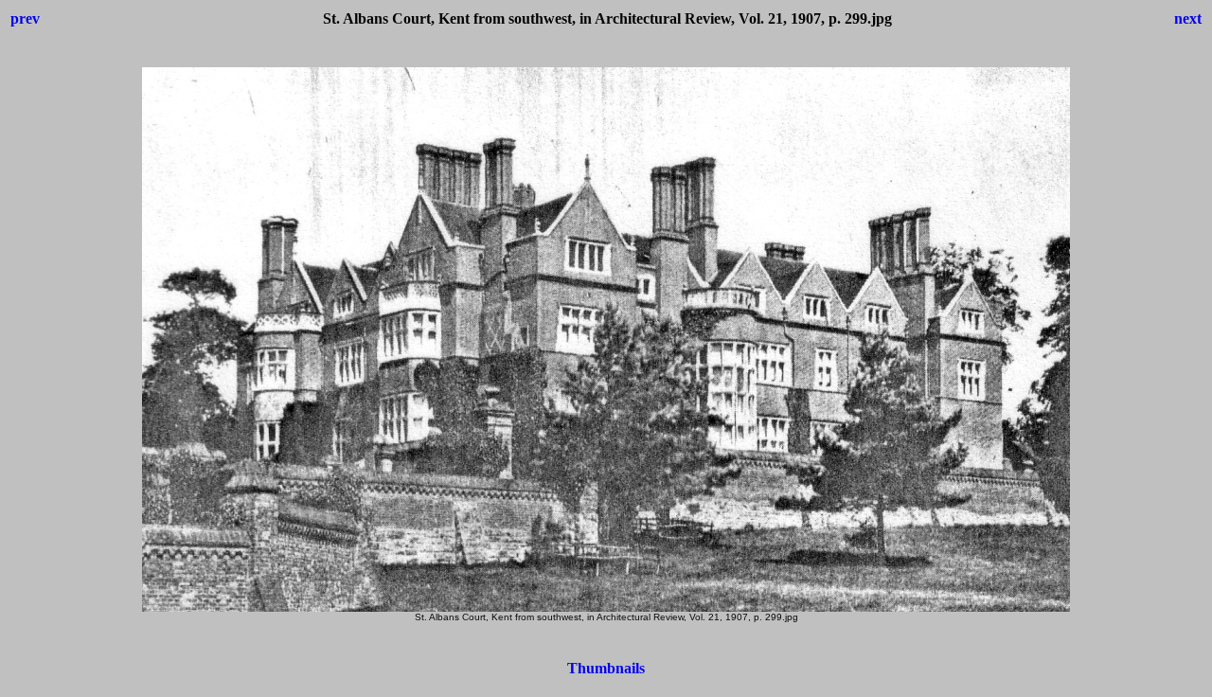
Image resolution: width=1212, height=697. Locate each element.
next (1188, 18)
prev (25, 18)
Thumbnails (606, 668)
